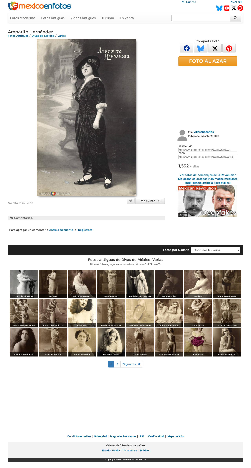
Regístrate (85, 230)
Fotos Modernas (22, 18)
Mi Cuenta (189, 2)
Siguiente (130, 364)
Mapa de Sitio (175, 436)
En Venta (127, 18)
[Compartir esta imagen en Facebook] (186, 48)
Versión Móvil (156, 436)
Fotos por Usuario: (176, 250)
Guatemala (130, 450)
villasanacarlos (204, 132)
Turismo (108, 18)
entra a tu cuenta (61, 230)
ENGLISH (236, 2)
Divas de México (43, 35)
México (144, 450)
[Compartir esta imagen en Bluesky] (200, 48)
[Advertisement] (208, 97)
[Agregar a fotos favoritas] (131, 201)
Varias (61, 35)
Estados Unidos (111, 450)
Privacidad (100, 436)
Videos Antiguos (83, 18)
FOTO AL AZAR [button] (208, 61)
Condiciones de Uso (79, 436)
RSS (142, 436)
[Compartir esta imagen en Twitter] (215, 48)
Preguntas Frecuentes (123, 436)
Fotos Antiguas (53, 18)
